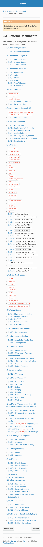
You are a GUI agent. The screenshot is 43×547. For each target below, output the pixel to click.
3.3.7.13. (20, 247)
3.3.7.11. (21, 241)
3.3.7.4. (20, 222)
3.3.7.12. (22, 244)
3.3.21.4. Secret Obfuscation (19, 492)
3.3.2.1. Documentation (17, 59)
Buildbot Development (16, 11)
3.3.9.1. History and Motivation (20, 314)
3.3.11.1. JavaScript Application (20, 340)
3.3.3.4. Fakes (13, 80)
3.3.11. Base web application (17, 336)
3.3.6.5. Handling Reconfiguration (21, 136)
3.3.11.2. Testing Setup (17, 343)
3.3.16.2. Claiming (15, 442)
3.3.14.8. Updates (15, 400)
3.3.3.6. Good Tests (15, 86)
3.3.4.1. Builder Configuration (19, 102)
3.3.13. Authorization (14, 370)
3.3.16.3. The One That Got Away (21, 445)
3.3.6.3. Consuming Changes (19, 130)
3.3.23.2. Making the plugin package (22, 520)
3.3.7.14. (19, 249)
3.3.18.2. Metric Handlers (18, 466)
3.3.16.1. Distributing (16, 439)
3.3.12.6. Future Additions (18, 366)
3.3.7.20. (18, 271)
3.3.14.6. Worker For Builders (19, 395)
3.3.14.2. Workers (15, 384)
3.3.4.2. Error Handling (17, 104)
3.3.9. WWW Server (13, 310)
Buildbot (23, 3)
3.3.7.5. (18, 225)
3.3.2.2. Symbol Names (17, 62)
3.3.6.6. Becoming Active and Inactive (22, 138)
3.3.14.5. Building (15, 392)
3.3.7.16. (23, 255)
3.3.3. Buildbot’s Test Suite (16, 69)
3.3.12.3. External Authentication (21, 358)
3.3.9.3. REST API (15, 319)
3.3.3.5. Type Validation (17, 83)
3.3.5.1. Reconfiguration (17, 117)
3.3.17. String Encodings (15, 449)
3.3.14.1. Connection (16, 382)
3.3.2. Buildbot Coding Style (16, 56)
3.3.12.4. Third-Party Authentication (22, 361)
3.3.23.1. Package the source (19, 518)
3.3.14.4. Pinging (14, 390)
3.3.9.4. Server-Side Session (19, 322)
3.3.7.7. (18, 230)
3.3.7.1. (18, 214)
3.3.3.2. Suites (13, 75)
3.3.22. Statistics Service (15, 501)
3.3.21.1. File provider (16, 484)
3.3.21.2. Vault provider (17, 486)
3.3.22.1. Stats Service (16, 505)
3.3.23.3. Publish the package (19, 523)
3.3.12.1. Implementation (17, 350)
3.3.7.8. (21, 233)
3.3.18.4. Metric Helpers (17, 471)
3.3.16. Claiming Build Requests (18, 436)
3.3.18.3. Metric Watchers (18, 468)
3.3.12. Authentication (14, 346)
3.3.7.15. (21, 252)
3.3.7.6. (19, 228)
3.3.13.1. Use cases (15, 374)
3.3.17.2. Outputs (15, 455)
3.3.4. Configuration (13, 89)
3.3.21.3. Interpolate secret (18, 489)
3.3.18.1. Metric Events (17, 463)
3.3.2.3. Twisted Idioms (17, 65)
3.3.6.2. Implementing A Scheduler (21, 128)
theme (24, 541)
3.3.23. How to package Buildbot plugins (21, 514)
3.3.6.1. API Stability (16, 125)
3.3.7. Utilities (11, 145)
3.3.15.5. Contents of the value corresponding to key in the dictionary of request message (23, 429)
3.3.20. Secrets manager (15, 477)
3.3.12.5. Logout (14, 363)
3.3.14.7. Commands (16, 397)
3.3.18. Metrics (11, 459)
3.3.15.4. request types (23, 423)
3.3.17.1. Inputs (14, 452)
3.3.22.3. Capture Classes (18, 510)
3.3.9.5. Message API (16, 324)
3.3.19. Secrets (11, 475)
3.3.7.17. (20, 257)
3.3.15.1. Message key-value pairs (21, 410)
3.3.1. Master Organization (16, 48)
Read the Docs (8, 543)
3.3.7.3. (20, 219)
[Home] (4, 11)
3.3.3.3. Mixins (14, 78)
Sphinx (13, 541)
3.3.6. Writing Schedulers (15, 121)
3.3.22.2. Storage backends (18, 507)
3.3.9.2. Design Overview (18, 316)
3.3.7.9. (19, 236)
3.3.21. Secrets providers (15, 480)
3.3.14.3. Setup (14, 387)
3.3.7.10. (21, 238)
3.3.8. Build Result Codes (15, 275)
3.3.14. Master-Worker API (16, 378)
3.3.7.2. (22, 217)
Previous (9, 529)
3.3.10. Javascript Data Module (18, 328)
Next (35, 529)
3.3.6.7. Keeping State (16, 141)
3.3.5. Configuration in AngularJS (18, 108)
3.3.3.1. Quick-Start (15, 72)
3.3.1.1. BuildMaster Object (19, 52)
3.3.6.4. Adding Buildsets (17, 133)
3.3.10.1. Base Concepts (17, 332)
